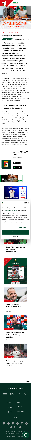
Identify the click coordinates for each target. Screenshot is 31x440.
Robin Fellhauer (9, 174)
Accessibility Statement (12, 433)
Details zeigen (22, 227)
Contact (7, 431)
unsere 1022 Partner (11, 210)
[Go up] (27, 380)
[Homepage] (3, 3)
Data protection (22, 431)
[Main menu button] (28, 3)
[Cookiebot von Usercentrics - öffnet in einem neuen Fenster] (22, 203)
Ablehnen (15, 236)
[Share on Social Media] (29, 39)
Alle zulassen (15, 232)
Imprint (13, 431)
